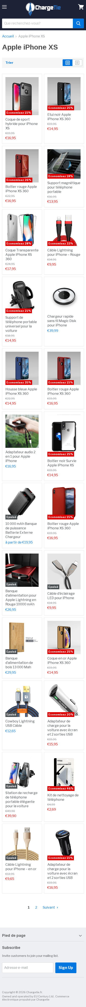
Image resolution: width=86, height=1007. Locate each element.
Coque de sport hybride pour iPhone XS (21, 123)
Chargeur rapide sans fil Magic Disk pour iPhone (61, 320)
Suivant (49, 907)
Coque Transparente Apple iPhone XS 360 (22, 254)
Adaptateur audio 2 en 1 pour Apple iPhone (20, 456)
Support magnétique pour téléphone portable (63, 187)
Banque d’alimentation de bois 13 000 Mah (19, 662)
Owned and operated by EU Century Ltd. (28, 996)
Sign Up (66, 967)
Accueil (8, 36)
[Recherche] (78, 23)
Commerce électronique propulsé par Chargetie (35, 998)
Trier (9, 63)
